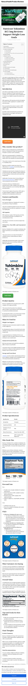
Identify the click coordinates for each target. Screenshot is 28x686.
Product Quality (7, 54)
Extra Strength (8, 50)
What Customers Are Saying (9, 67)
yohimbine (12, 166)
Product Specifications (8, 61)
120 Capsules (8, 51)
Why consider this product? (9, 47)
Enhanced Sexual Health (10, 58)
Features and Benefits (8, 49)
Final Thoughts (7, 71)
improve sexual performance (8, 179)
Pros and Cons (6, 64)
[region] (14, 675)
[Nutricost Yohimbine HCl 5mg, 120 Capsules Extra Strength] (14, 288)
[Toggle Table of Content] (21, 44)
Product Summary (9, 72)
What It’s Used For (7, 56)
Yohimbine (4, 355)
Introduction (6, 46)
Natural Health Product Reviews (12, 2)
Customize (14, 679)
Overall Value (7, 68)
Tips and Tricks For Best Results (10, 70)
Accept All (14, 675)
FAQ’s (5, 65)
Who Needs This (7, 62)
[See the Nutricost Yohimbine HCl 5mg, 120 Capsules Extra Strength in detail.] (8, 297)
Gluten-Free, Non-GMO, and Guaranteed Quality (14, 53)
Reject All (14, 683)
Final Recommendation (10, 74)
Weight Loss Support (9, 57)
